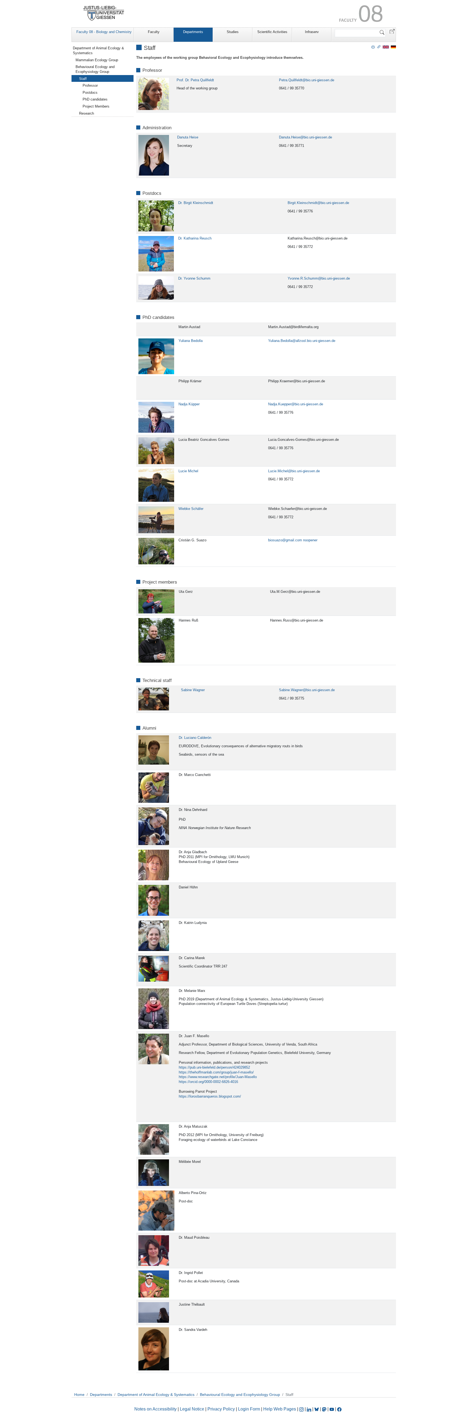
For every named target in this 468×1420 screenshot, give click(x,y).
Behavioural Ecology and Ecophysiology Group (95, 69)
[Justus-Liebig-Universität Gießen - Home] (104, 13)
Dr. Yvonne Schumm (194, 278)
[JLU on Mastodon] (324, 1409)
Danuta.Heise (289, 137)
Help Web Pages (279, 1409)
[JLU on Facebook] (339, 1409)
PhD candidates (95, 99)
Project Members (96, 106)
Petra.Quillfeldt (290, 80)
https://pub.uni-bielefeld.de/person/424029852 (214, 1067)
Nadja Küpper (189, 404)
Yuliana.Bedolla (280, 341)
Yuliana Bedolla (190, 341)
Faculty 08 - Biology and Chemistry (104, 32)
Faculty (154, 32)
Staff (83, 79)
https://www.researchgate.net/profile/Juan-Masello (218, 1077)
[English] (386, 47)
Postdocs (90, 92)
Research (86, 113)
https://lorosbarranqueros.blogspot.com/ (210, 1096)
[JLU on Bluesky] (317, 1409)
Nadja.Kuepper (279, 404)
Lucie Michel (188, 471)
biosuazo (275, 540)
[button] (392, 31)
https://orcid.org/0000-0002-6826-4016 (208, 1082)
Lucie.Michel (278, 471)
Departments (193, 32)
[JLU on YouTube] (332, 1409)
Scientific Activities (272, 32)
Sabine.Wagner (291, 690)
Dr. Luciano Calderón (195, 738)
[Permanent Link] (379, 46)
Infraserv (312, 32)
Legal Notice (192, 1409)
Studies (233, 32)
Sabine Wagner (193, 690)
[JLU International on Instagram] (302, 1409)
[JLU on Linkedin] (309, 1409)
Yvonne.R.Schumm (303, 278)
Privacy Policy (221, 1409)
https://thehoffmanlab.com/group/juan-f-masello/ (216, 1072)
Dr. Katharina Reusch (195, 238)
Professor (90, 85)
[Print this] (373, 46)
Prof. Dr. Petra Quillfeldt (195, 80)
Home (79, 1394)
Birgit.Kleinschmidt (302, 203)
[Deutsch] (393, 47)
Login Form (249, 1409)
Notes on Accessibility (156, 1409)
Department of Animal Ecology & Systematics (98, 50)
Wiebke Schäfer (190, 509)
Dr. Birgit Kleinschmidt (195, 203)
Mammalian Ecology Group (97, 60)
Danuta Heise (187, 137)
